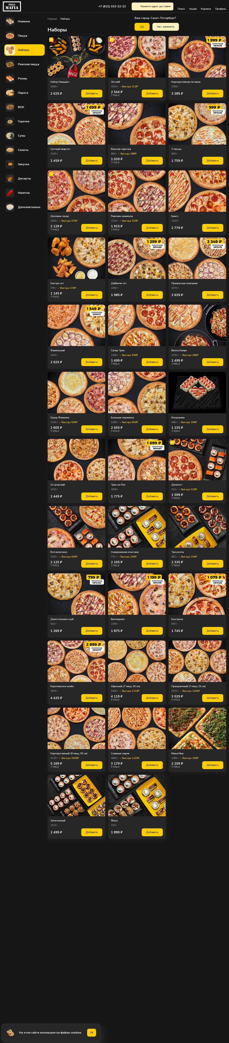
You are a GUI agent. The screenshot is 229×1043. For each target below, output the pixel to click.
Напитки (24, 193)
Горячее (24, 121)
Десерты (24, 179)
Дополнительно (29, 207)
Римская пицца (28, 64)
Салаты (23, 150)
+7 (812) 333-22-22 (112, 6)
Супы (21, 136)
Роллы (22, 79)
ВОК (21, 107)
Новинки (24, 21)
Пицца (22, 36)
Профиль (220, 9)
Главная (52, 19)
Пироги (23, 93)
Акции (193, 9)
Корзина (206, 9)
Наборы (23, 50)
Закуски (23, 164)
